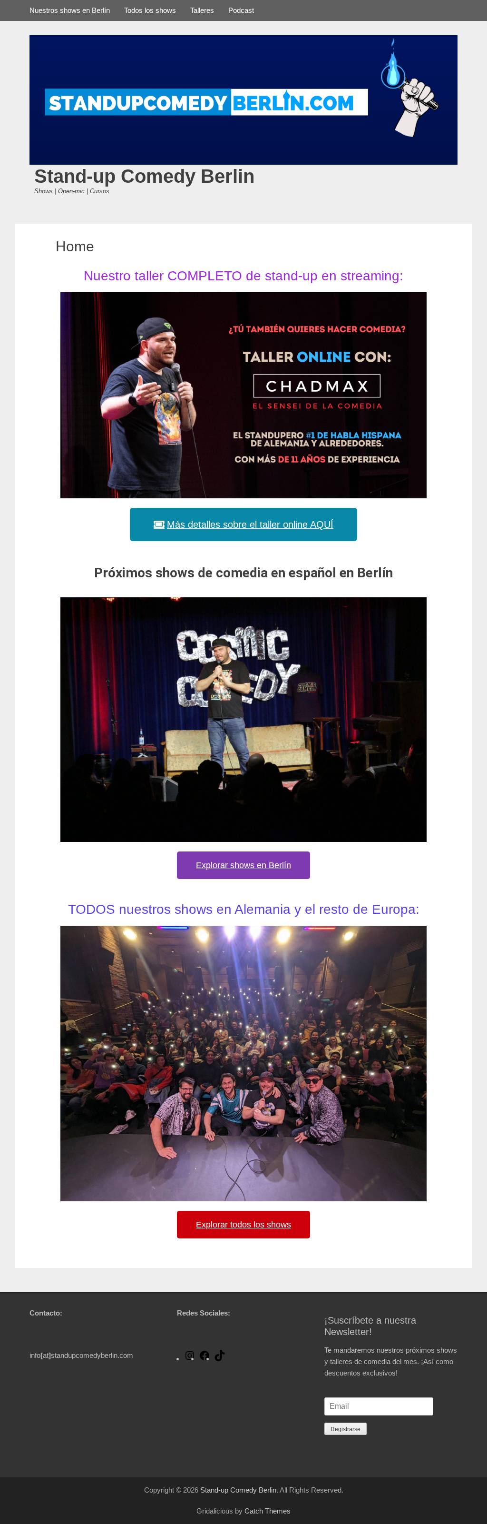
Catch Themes (267, 1511)
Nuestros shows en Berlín (69, 10)
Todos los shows (150, 10)
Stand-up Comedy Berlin (144, 176)
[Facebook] (204, 1359)
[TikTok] (219, 1359)
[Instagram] (189, 1359)
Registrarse (345, 1429)
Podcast (241, 10)
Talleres (202, 10)
